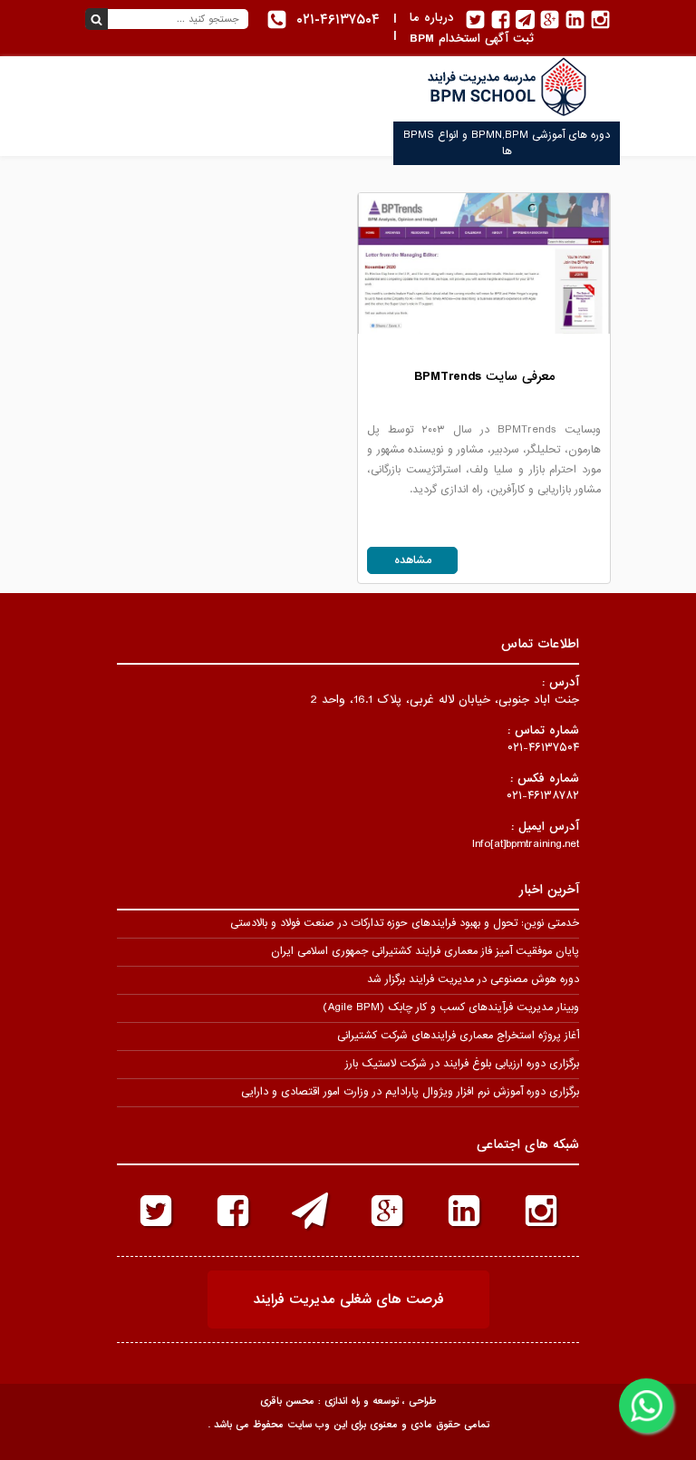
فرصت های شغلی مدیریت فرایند (348, 1299)
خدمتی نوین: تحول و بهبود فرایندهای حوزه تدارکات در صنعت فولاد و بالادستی (404, 923)
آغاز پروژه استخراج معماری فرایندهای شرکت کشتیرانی (458, 1035)
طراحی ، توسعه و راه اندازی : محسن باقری (348, 1401)
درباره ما (432, 17)
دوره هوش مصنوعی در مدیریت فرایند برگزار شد (473, 979)
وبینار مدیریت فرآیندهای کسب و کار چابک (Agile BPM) (451, 1007)
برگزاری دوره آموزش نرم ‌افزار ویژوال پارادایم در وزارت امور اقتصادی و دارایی (410, 1092)
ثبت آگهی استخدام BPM (472, 38)
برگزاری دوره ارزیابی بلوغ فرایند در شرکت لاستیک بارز (462, 1064)
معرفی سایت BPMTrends (484, 376)
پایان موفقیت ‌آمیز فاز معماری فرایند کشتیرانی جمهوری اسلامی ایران (425, 951)
